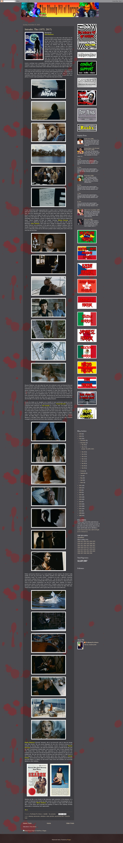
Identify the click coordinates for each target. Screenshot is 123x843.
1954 (90, 541)
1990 (90, 553)
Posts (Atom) (33, 826)
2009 (80, 513)
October (82, 471)
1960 (90, 543)
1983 (87, 551)
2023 (80, 436)
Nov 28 (84, 444)
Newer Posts (27, 823)
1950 (78, 541)
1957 (81, 543)
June (81, 475)
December (83, 440)
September (83, 473)
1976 (84, 549)
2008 (80, 515)
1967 (93, 545)
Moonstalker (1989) (89, 175)
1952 (84, 541)
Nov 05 (84, 465)
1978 (90, 549)
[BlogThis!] (61, 814)
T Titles (79, 159)
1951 (81, 541)
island (47, 816)
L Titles (79, 193)
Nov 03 (84, 468)
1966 (90, 545)
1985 (93, 551)
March (82, 482)
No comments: (52, 814)
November (83, 442)
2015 (80, 499)
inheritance (43, 816)
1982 (84, 551)
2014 (80, 501)
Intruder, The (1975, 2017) (38, 29)
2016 (80, 497)
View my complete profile (90, 644)
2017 (80, 494)
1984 (90, 551)
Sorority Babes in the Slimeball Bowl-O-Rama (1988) (91, 149)
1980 (78, 551)
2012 (80, 506)
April (81, 480)
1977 (87, 549)
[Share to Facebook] (64, 814)
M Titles (79, 185)
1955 (93, 541)
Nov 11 (83, 461)
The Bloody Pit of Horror (92, 642)
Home (49, 823)
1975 (81, 549)
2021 (80, 485)
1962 (78, 545)
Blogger (69, 839)
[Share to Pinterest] (65, 814)
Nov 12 (84, 458)
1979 (93, 549)
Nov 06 (84, 463)
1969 (81, 547)
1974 (78, 549)
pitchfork (52, 816)
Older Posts (70, 823)
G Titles (79, 167)
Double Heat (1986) (89, 138)
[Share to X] (62, 814)
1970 (84, 547)
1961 (93, 543)
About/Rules (80, 537)
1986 (78, 553)
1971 (87, 547)
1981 (81, 551)
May (81, 478)
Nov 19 (84, 452)
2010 (80, 511)
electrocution (37, 816)
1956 (78, 543)
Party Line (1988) (88, 219)
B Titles (79, 201)
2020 (80, 487)
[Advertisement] (87, 424)
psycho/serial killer (59, 816)
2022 (80, 438)
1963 (81, 545)
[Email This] (59, 814)
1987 (81, 553)
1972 (90, 547)
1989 (87, 553)
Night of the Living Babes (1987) (92, 209)
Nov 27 (84, 447)
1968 (78, 547)
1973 (93, 547)
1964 (84, 545)
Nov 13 (84, 456)
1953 (87, 541)
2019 (80, 490)
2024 (80, 434)
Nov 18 (84, 454)
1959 (87, 543)
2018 (80, 492)
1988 (84, 553)
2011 (80, 508)
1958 (84, 543)
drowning (31, 816)
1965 (87, 545)
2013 (80, 504)
